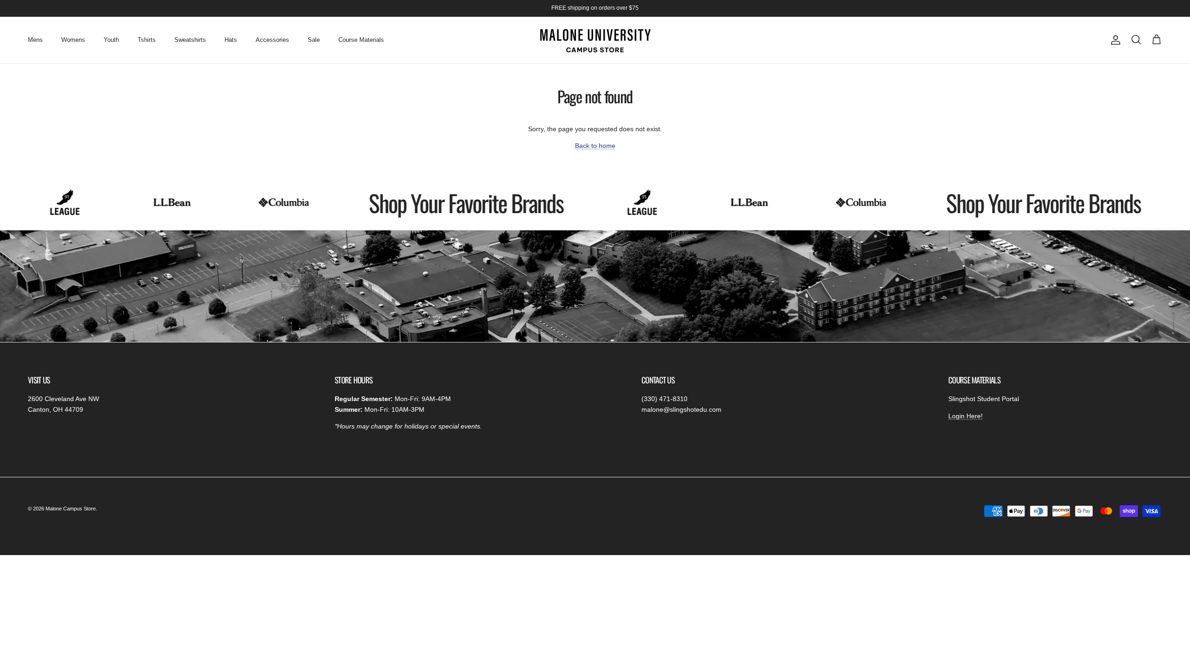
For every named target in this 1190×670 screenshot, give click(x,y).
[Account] (1113, 40)
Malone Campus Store (71, 508)
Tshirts (147, 39)
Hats (231, 39)
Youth (111, 39)
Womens (73, 39)
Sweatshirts (190, 39)
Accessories (272, 39)
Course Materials (361, 39)
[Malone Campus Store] (595, 40)
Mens (35, 39)
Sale (314, 39)
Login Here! (965, 416)
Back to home (595, 145)
